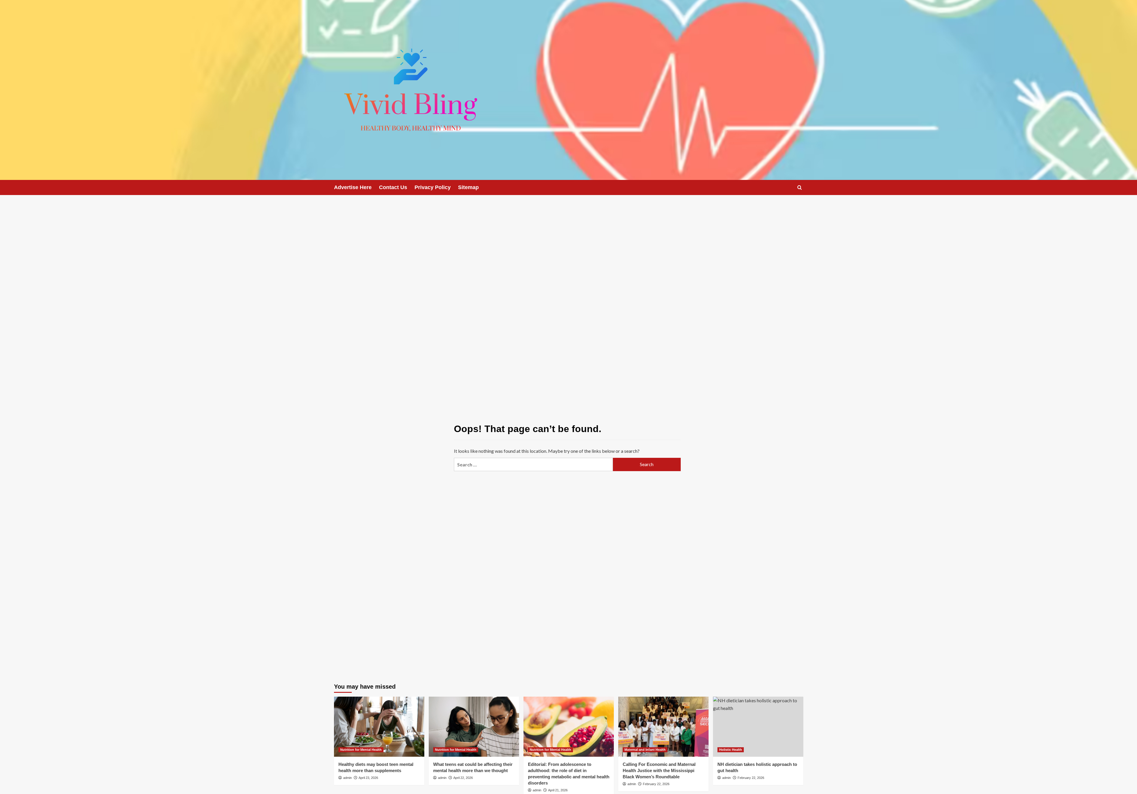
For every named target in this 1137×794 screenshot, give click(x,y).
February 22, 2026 (656, 784)
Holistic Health (730, 749)
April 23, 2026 (368, 777)
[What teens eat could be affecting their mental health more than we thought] (474, 727)
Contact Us (393, 187)
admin (347, 777)
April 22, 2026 (463, 777)
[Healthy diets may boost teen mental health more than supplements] (379, 727)
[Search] (799, 187)
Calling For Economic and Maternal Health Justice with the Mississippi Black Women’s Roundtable (659, 770)
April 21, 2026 (558, 790)
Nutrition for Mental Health (361, 749)
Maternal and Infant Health (645, 749)
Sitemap (468, 187)
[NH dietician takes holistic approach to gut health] (758, 727)
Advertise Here (353, 187)
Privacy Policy (433, 187)
